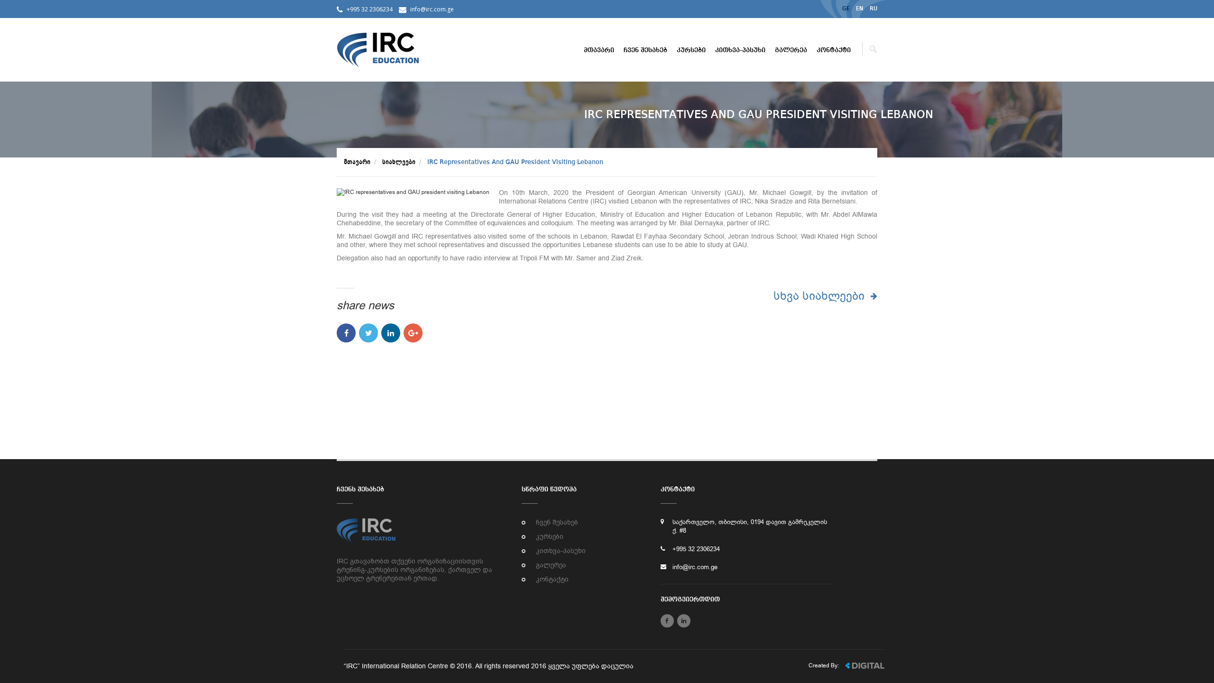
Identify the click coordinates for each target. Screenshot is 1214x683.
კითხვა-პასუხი (740, 50)
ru (873, 9)
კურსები (691, 50)
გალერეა (791, 50)
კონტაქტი (834, 50)
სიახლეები (398, 162)
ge (846, 9)
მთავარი (599, 50)
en (860, 9)
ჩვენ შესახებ (645, 50)
